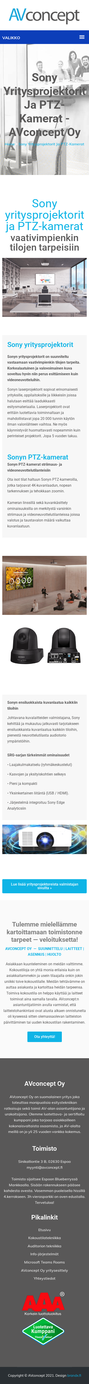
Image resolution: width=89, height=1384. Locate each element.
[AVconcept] (44, 15)
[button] (44, 886)
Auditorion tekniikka (44, 1245)
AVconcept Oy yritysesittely (44, 1270)
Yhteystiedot (44, 1278)
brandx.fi (74, 1375)
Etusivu (44, 1229)
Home (10, 144)
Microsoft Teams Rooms (44, 1262)
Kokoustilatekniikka (44, 1237)
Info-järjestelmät (44, 1254)
